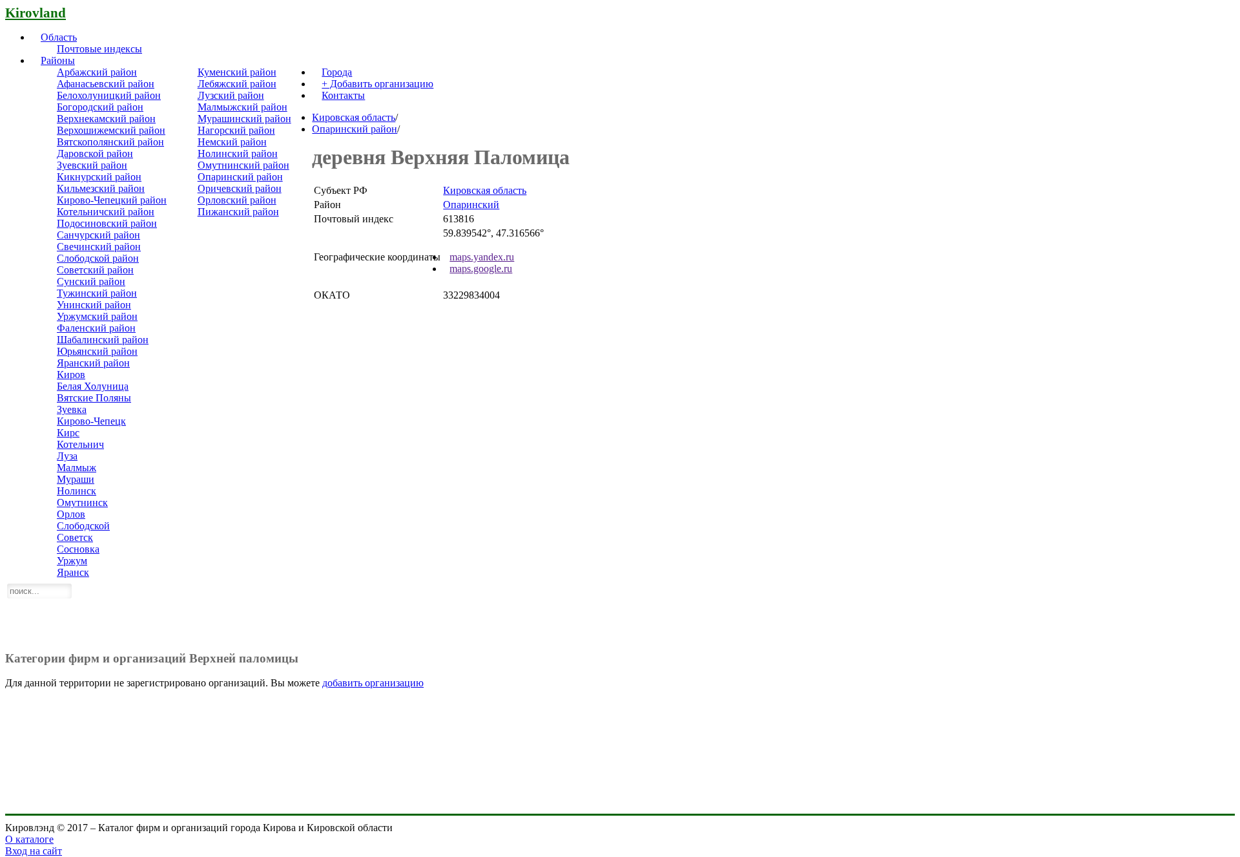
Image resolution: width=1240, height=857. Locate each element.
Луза (67, 455)
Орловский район (237, 200)
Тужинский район (97, 293)
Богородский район (100, 106)
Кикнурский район (99, 176)
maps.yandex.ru (482, 256)
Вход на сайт (33, 850)
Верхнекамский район (106, 118)
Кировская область (353, 117)
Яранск (73, 572)
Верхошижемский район (111, 130)
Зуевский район (92, 165)
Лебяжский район (237, 83)
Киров (71, 374)
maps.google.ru (481, 268)
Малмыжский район (242, 106)
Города (337, 72)
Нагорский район (236, 130)
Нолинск (76, 490)
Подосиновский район (107, 223)
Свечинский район (99, 246)
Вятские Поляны (94, 397)
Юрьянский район (97, 351)
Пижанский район (238, 211)
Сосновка (78, 549)
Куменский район (237, 72)
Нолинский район (238, 153)
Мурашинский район (244, 118)
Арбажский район (97, 72)
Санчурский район (98, 234)
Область (59, 37)
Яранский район (93, 362)
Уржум (72, 560)
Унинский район (94, 304)
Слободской (83, 525)
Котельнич (80, 444)
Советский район (95, 269)
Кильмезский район (101, 188)
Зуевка (72, 409)
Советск (75, 537)
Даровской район (95, 153)
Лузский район (231, 95)
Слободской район (98, 258)
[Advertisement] (620, 607)
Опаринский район (240, 176)
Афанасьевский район (105, 83)
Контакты (343, 95)
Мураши (75, 479)
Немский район (232, 141)
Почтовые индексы (99, 48)
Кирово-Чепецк (91, 421)
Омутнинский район (243, 165)
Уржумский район (97, 316)
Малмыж (76, 467)
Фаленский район (96, 328)
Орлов (71, 514)
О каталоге (29, 839)
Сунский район (91, 281)
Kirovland (35, 13)
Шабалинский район (103, 339)
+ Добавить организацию (377, 83)
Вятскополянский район (110, 141)
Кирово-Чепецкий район (112, 200)
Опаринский (471, 204)
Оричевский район (240, 188)
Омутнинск (82, 502)
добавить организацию (373, 682)
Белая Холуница (93, 386)
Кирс (68, 432)
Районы (58, 60)
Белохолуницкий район (109, 95)
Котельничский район (105, 211)
